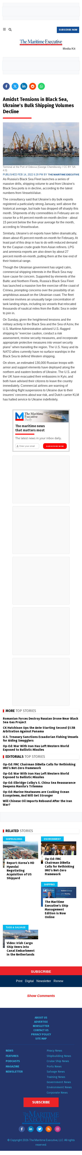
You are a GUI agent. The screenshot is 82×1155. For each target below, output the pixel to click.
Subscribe (41, 1102)
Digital (29, 981)
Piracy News (54, 1050)
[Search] (10, 30)
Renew (58, 981)
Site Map (41, 1038)
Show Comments (41, 996)
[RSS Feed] (49, 1129)
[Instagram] (58, 1129)
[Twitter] (40, 1129)
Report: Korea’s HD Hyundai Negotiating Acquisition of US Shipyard (20, 870)
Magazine (12, 1066)
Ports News (54, 1066)
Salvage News (56, 1071)
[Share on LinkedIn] (23, 86)
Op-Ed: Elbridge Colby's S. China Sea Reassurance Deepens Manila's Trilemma (39, 784)
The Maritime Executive (63, 174)
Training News (56, 1077)
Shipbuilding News (59, 1056)
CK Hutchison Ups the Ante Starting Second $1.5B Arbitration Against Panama (39, 729)
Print (19, 981)
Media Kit (69, 48)
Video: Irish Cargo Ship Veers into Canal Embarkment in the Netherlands (21, 948)
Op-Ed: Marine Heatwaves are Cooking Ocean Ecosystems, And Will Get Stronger (36, 793)
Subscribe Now (55, 446)
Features (12, 1056)
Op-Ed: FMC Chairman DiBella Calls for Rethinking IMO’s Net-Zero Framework (39, 766)
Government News (59, 1082)
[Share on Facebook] (6, 86)
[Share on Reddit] (32, 86)
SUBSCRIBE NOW (68, 29)
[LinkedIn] (31, 1129)
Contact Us (41, 1030)
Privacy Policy (41, 1034)
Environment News (59, 1087)
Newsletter (43, 981)
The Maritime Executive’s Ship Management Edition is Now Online (56, 909)
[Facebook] (22, 1129)
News (9, 1050)
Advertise (41, 1021)
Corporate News (57, 1092)
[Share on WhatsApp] (41, 86)
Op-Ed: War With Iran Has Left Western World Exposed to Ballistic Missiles (36, 747)
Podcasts (13, 1061)
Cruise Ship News (58, 1061)
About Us (41, 1017)
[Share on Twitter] (15, 86)
